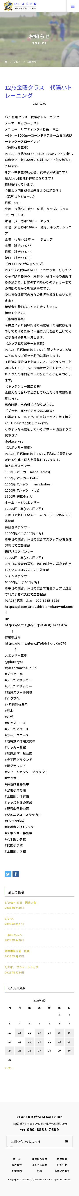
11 (19, 1032)
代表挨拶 (17, 1164)
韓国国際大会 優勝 (17, 951)
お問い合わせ (62, 1170)
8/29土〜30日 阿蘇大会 (20, 902)
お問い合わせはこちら (26, 1141)
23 (69, 1041)
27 (39, 1050)
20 (39, 1041)
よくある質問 (39, 1164)
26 (29, 1050)
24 (9, 1050)
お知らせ (62, 1164)
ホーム (17, 1159)
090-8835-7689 (43, 1129)
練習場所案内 (39, 1159)
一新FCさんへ (13, 935)
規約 (39, 1170)
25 (19, 1050)
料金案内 (17, 1170)
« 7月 (8, 1067)
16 (69, 1032)
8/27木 (9, 918)
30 (69, 1050)
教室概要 (62, 1159)
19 (29, 1041)
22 (59, 1041)
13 (39, 1032)
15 (59, 1032)
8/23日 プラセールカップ (21, 967)
